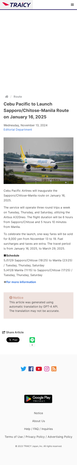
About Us (38, 421)
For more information (21, 282)
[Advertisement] (38, 50)
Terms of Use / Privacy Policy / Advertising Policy (38, 436)
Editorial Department (18, 129)
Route (18, 96)
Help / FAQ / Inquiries (38, 429)
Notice (38, 413)
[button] (72, 4)
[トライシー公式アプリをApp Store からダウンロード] (41, 383)
